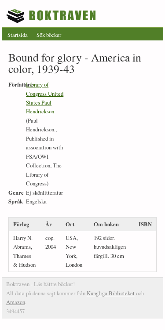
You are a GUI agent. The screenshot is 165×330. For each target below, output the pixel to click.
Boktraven (52, 16)
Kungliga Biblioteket (111, 293)
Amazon (15, 302)
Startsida (17, 35)
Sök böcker (49, 35)
